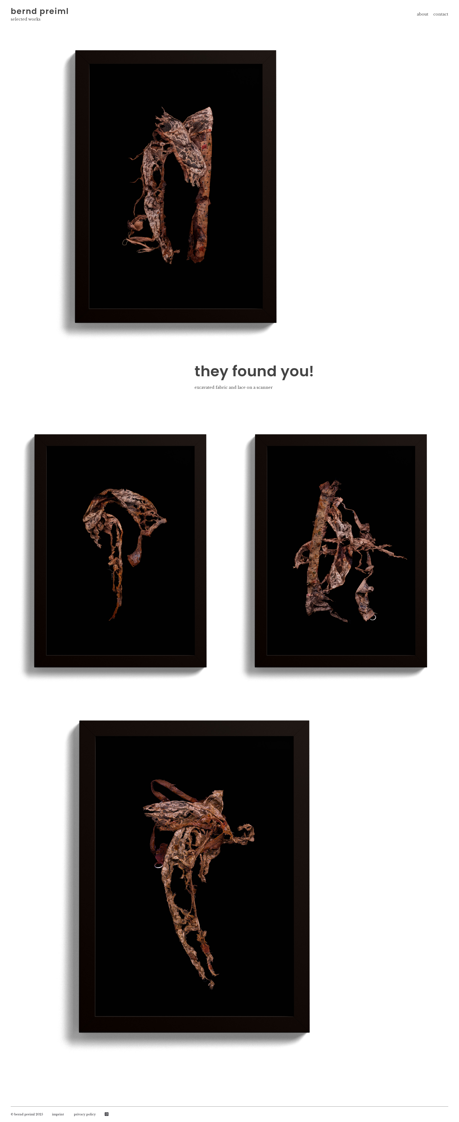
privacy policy (85, 1114)
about (422, 14)
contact (440, 14)
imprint (58, 1114)
